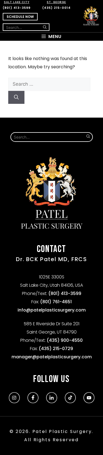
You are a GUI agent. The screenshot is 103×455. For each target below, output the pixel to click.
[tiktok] (70, 401)
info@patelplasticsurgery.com (52, 310)
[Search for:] (49, 84)
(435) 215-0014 (56, 5)
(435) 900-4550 (65, 340)
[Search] (16, 97)
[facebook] (32, 401)
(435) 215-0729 (56, 348)
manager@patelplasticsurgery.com (52, 357)
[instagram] (14, 401)
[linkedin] (51, 401)
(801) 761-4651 (56, 302)
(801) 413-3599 (16, 5)
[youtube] (88, 401)
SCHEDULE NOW (20, 16)
